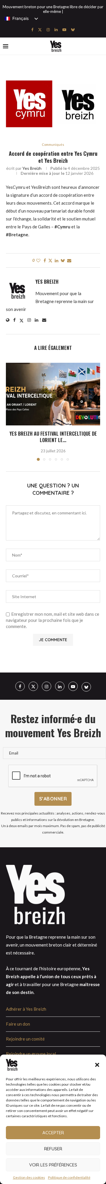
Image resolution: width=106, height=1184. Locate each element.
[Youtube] (64, 29)
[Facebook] (32, 29)
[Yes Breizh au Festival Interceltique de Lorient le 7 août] (53, 394)
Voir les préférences (53, 1165)
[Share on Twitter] (50, 260)
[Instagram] (48, 29)
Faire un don (18, 1023)
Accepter (53, 1132)
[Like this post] (38, 260)
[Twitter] (40, 29)
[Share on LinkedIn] (56, 260)
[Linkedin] (56, 29)
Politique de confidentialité (69, 1177)
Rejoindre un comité (25, 1038)
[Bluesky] (73, 29)
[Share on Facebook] (45, 260)
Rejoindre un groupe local (31, 1053)
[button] (97, 1065)
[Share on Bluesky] (63, 260)
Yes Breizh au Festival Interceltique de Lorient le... (53, 437)
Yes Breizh (32, 168)
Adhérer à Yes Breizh (26, 1009)
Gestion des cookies (29, 1177)
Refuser (53, 1149)
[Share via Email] (69, 260)
